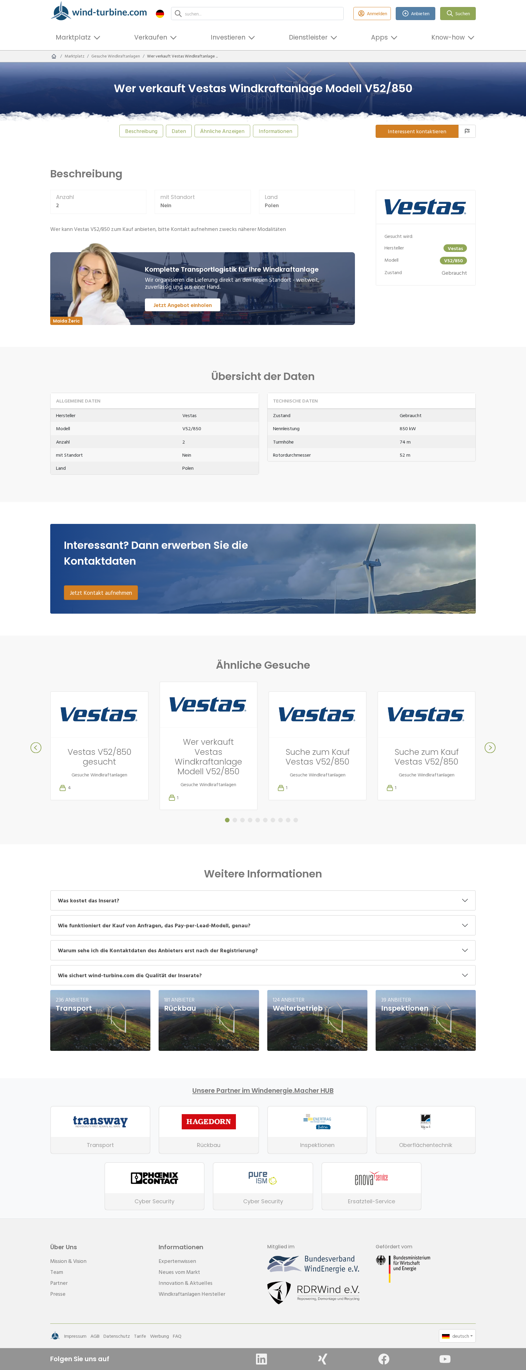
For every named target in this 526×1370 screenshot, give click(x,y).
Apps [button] (379, 37)
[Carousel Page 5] (257, 820)
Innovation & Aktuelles (185, 1282)
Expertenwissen (177, 1260)
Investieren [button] (228, 37)
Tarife (140, 1336)
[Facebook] (383, 1359)
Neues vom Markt (179, 1271)
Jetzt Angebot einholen (182, 305)
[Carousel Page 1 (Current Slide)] (227, 820)
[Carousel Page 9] (288, 820)
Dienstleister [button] (308, 37)
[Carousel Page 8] (280, 820)
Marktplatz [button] (73, 37)
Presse (57, 1293)
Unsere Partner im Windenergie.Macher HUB (263, 1090)
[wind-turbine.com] (54, 56)
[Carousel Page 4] (250, 820)
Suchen (462, 13)
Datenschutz (116, 1336)
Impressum (75, 1336)
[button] (160, 13)
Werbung (159, 1336)
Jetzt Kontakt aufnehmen (101, 592)
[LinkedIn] (261, 1359)
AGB (95, 1336)
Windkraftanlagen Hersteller (192, 1293)
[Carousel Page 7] (273, 820)
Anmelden (377, 13)
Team (56, 1271)
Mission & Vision (68, 1260)
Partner (59, 1282)
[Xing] (322, 1359)
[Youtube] (445, 1359)
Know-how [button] (448, 37)
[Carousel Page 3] (242, 820)
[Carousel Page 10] (295, 820)
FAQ (177, 1336)
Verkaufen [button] (150, 37)
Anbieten (420, 13)
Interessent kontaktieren (417, 131)
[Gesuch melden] (467, 131)
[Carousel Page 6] (265, 820)
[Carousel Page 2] (235, 820)
